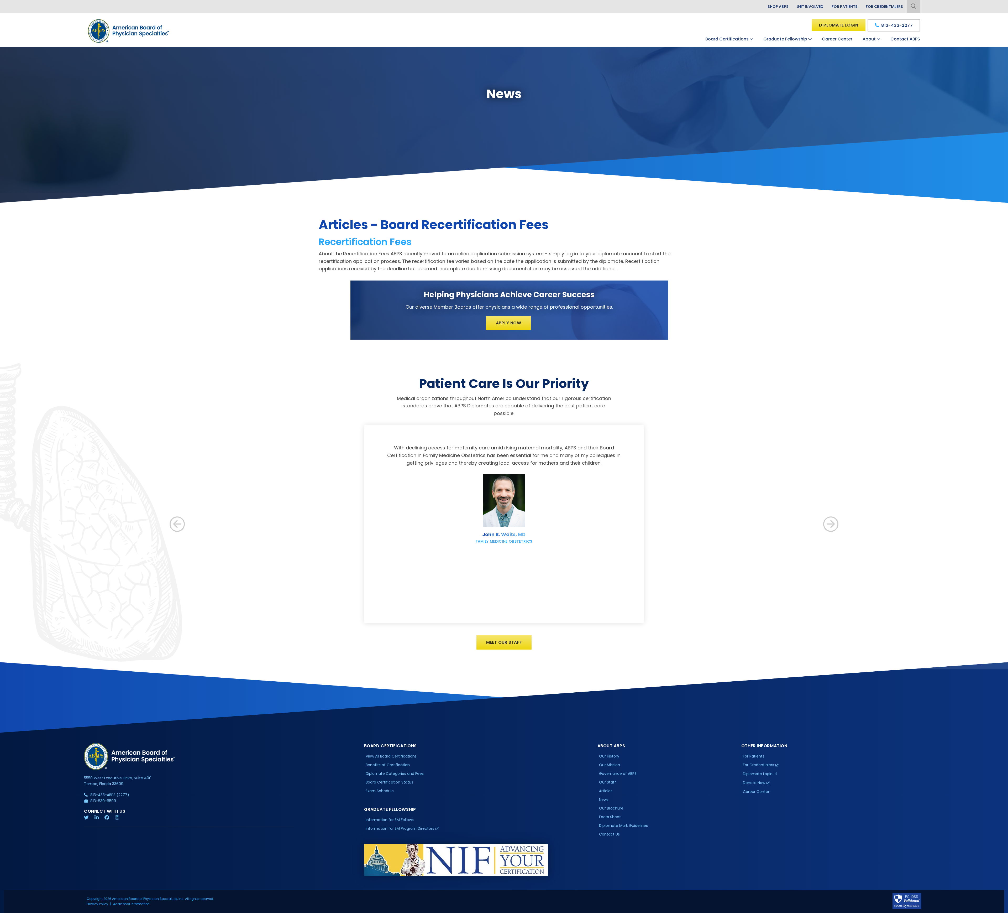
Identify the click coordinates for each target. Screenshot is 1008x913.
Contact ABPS (905, 39)
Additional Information (131, 904)
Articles (605, 790)
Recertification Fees (365, 241)
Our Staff (607, 782)
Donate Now (754, 782)
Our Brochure (611, 808)
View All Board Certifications (391, 756)
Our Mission (609, 764)
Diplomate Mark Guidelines (623, 825)
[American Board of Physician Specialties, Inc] (129, 31)
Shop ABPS (778, 6)
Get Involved (810, 6)
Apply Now (508, 323)
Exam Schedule (380, 790)
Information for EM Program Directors (400, 828)
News (603, 799)
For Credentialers (884, 6)
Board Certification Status (389, 782)
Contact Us (609, 834)
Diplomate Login (838, 25)
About (869, 39)
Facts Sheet (610, 816)
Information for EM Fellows (390, 819)
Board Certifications (727, 39)
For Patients (845, 6)
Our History (609, 756)
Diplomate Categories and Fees (395, 773)
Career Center (837, 39)
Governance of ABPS (618, 773)
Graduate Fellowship (785, 39)
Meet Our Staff (504, 642)
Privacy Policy (97, 904)
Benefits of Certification (388, 764)
